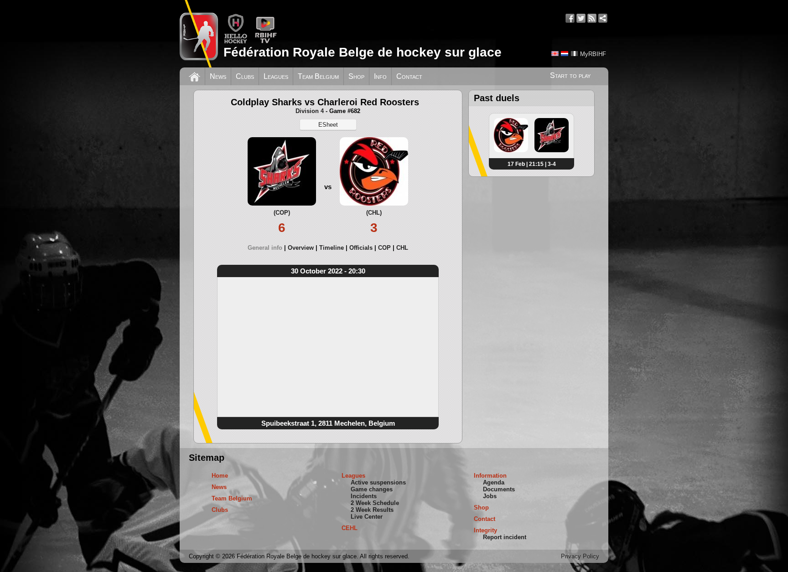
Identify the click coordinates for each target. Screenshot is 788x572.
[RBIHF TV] (265, 41)
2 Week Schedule (375, 503)
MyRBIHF (593, 54)
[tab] (268, 247)
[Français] (574, 53)
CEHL (350, 528)
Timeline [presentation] (331, 247)
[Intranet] (602, 18)
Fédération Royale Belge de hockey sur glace (362, 52)
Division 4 (310, 111)
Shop (356, 76)
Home (220, 475)
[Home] (194, 75)
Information (490, 475)
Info (380, 76)
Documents (499, 489)
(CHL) (374, 212)
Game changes (372, 489)
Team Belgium (318, 76)
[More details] (511, 150)
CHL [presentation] (402, 247)
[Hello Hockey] (235, 41)
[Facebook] (570, 18)
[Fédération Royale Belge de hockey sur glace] (199, 33)
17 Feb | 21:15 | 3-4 (532, 164)
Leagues (276, 76)
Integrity (485, 530)
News (218, 76)
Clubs (245, 76)
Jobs (490, 496)
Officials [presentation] (361, 247)
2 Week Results (372, 509)
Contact (409, 76)
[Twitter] (581, 18)
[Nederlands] (564, 53)
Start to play (570, 75)
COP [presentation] (384, 247)
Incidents (364, 496)
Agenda (493, 482)
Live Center (367, 516)
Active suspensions (378, 482)
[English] (555, 53)
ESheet (328, 124)
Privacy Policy (580, 556)
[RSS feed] (591, 18)
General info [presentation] (265, 247)
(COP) (282, 212)
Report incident (504, 537)
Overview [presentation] (301, 247)
